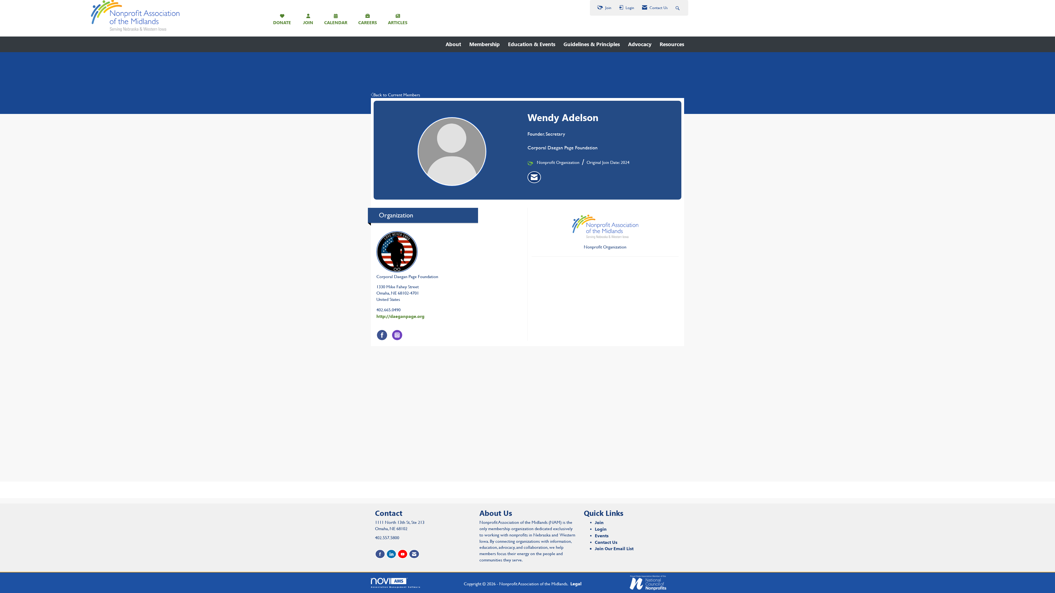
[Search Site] (678, 8)
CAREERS (367, 22)
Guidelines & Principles (591, 44)
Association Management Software (396, 587)
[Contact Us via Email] (414, 554)
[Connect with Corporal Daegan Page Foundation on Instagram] (397, 335)
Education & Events (531, 44)
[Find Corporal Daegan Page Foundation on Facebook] (382, 335)
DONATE (282, 22)
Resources (672, 44)
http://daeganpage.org (400, 316)
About (453, 44)
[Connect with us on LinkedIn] (391, 554)
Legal (576, 583)
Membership (484, 44)
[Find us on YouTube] (403, 554)
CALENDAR (335, 22)
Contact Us (606, 542)
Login (601, 529)
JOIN (308, 22)
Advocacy (639, 44)
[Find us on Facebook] (380, 554)
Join (599, 522)
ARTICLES (397, 22)
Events (602, 535)
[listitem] (534, 177)
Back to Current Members (396, 94)
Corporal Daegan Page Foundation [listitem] (407, 276)
